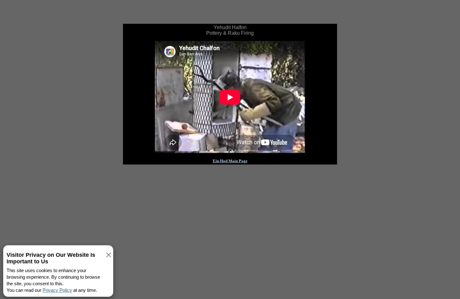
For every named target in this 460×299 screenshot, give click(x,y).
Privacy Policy (57, 290)
